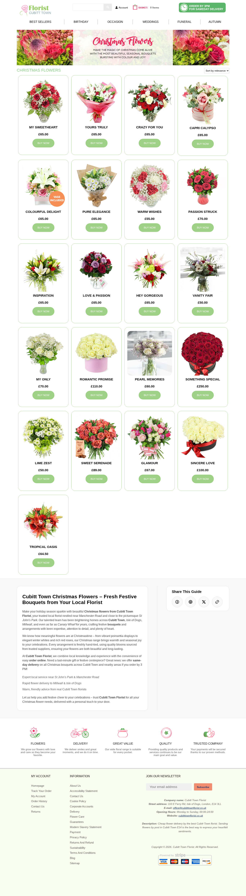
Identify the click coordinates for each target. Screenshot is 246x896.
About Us (75, 785)
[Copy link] (217, 601)
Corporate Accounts (81, 806)
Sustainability (77, 847)
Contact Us (37, 806)
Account (123, 7)
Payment (75, 832)
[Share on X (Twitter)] (203, 601)
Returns (36, 811)
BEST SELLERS (40, 21)
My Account (38, 796)
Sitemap (75, 863)
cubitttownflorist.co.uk (190, 815)
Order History (39, 801)
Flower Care (77, 816)
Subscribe (203, 787)
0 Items (154, 7)
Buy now (43, 143)
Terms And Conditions (83, 852)
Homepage (37, 785)
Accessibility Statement (83, 790)
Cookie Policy (78, 801)
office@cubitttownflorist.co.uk (189, 807)
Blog (72, 858)
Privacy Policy (78, 837)
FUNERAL (184, 21)
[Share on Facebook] (177, 601)
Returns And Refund (82, 842)
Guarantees (77, 821)
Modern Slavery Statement (85, 827)
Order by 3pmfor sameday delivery (206, 7)
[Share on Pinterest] (190, 601)
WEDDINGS (151, 21)
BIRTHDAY (81, 21)
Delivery (75, 811)
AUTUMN (215, 21)
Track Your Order (41, 790)
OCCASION (115, 21)
